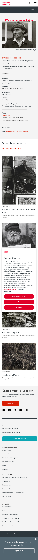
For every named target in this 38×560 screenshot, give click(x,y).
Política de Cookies (10, 289)
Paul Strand (6, 115)
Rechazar (19, 302)
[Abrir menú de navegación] (34, 3)
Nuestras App (6, 485)
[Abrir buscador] (29, 3)
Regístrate (10, 403)
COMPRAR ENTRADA (19, 439)
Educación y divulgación (10, 458)
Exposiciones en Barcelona (11, 432)
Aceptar (19, 307)
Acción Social (6, 450)
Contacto (5, 469)
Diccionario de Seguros (10, 514)
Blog (3, 510)
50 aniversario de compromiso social (14, 477)
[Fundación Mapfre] (6, 3)
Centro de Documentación (11, 518)
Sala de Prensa (7, 496)
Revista (9, 526)
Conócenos (6, 481)
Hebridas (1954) (12, 131)
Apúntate (19, 550)
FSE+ (4, 465)
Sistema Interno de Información (13, 493)
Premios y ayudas (8, 462)
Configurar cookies (19, 296)
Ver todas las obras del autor (13, 148)
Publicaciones (7, 506)
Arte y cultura (7, 454)
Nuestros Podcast (8, 489)
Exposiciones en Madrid (10, 428)
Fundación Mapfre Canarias (10, 534)
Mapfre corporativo (8, 537)
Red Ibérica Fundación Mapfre (12, 522)
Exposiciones (7, 426)
